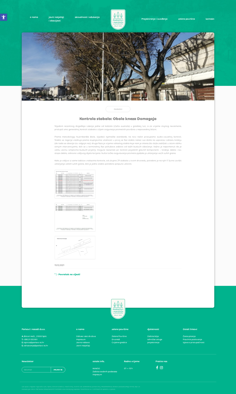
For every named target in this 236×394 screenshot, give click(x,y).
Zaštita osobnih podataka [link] (105, 371)
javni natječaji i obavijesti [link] (56, 19)
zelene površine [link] (186, 18)
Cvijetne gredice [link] (119, 342)
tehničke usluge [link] (154, 339)
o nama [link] (34, 17)
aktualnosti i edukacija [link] (87, 17)
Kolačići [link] (96, 368)
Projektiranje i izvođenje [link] (154, 18)
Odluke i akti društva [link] (86, 336)
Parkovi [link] (118, 109)
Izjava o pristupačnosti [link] (193, 342)
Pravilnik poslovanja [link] (192, 339)
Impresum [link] (80, 339)
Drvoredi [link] (116, 339)
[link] (3, 17)
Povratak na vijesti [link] (69, 274)
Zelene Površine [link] (119, 336)
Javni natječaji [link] (83, 345)
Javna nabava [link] (83, 342)
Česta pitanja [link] (189, 336)
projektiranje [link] (153, 342)
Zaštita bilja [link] (153, 336)
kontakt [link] (210, 18)
